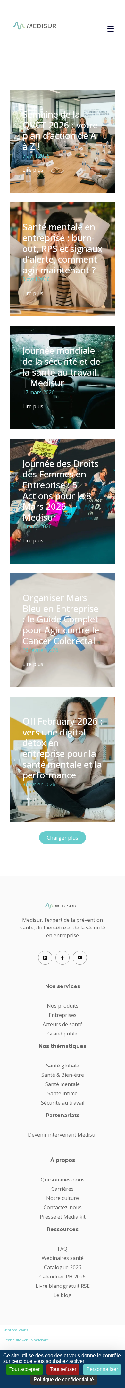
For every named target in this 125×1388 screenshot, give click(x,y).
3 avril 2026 (36, 279)
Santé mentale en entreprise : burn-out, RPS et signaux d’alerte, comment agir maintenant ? (62, 248)
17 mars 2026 (38, 392)
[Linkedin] (45, 958)
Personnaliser (102, 1369)
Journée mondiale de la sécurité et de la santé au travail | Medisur (61, 366)
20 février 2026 (40, 649)
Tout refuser (63, 1369)
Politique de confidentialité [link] (64, 1379)
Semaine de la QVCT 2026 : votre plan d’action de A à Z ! (60, 130)
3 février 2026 (38, 784)
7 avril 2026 (36, 155)
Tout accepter (24, 1369)
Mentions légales (15, 1330)
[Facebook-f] (62, 958)
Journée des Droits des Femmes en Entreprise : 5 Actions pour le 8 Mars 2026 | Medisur (60, 490)
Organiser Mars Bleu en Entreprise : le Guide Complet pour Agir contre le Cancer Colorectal (60, 618)
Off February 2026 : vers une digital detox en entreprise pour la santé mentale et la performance (62, 748)
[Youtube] (80, 958)
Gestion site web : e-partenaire (26, 1340)
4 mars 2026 (37, 526)
